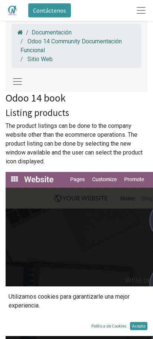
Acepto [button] (138, 326)
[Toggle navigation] (17, 81)
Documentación (52, 32)
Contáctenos (49, 10)
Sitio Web (40, 59)
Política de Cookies (108, 326)
